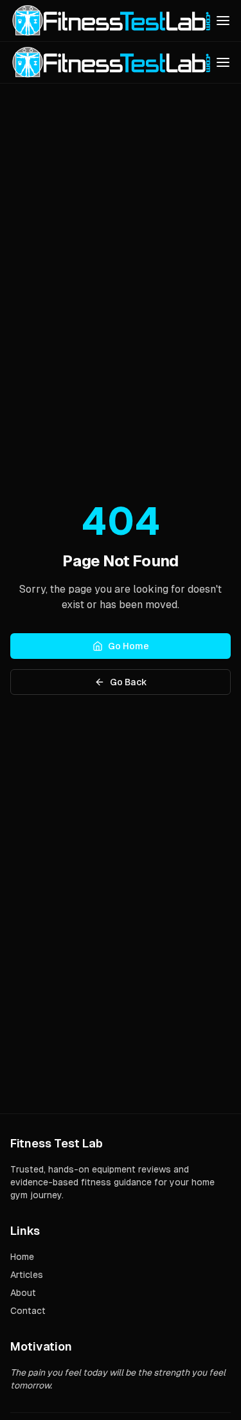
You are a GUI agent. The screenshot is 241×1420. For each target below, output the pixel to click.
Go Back (128, 682)
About (23, 1293)
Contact (28, 1311)
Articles (26, 1275)
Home (22, 1257)
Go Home (128, 646)
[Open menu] (223, 20)
